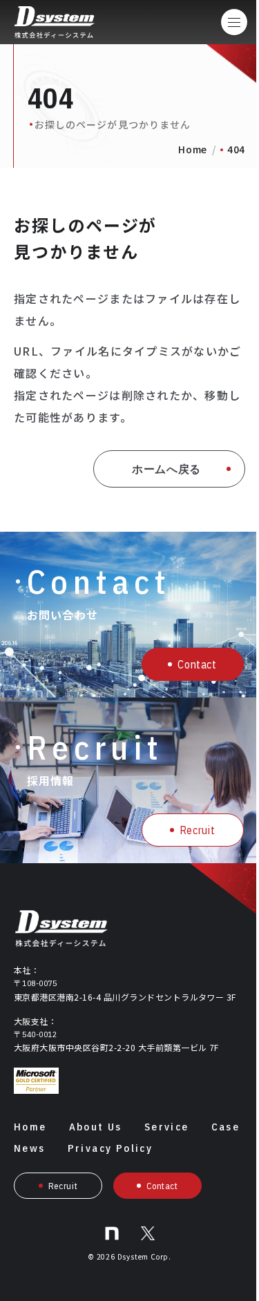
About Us (95, 1126)
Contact (197, 664)
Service (166, 1126)
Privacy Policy (110, 1148)
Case (225, 1126)
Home (192, 149)
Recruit (197, 830)
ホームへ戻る (166, 469)
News (30, 1148)
